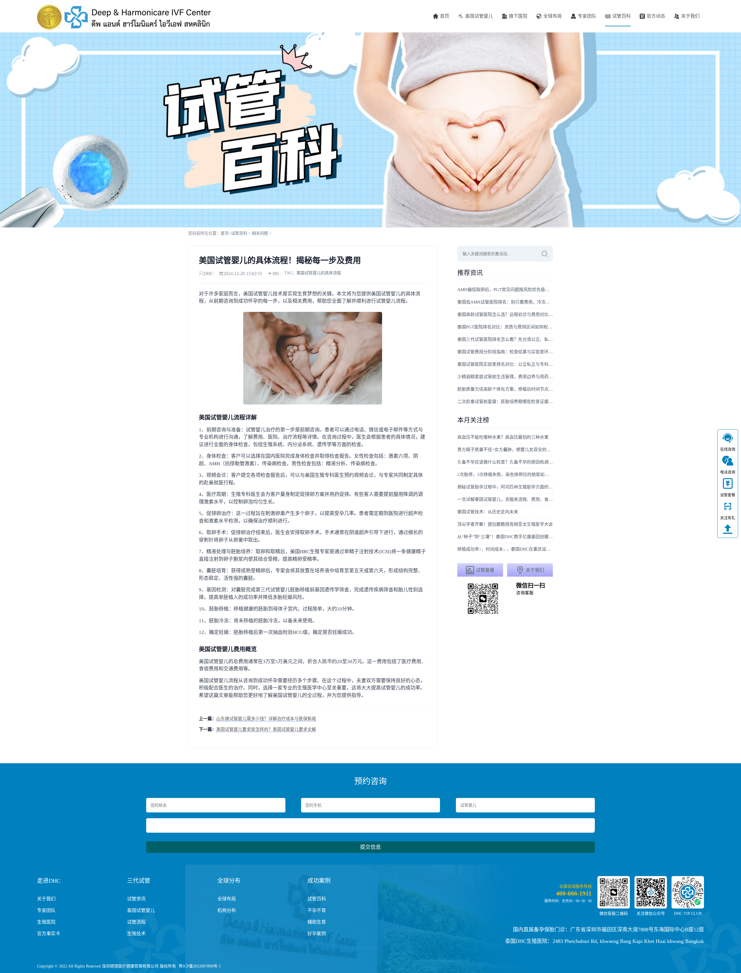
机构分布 (226, 910)
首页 (444, 16)
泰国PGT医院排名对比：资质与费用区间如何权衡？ (505, 327)
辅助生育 (316, 921)
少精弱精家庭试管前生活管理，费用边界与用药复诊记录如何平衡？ (505, 376)
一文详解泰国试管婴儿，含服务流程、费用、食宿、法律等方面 (505, 499)
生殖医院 (46, 921)
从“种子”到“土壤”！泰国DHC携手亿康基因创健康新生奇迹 (505, 536)
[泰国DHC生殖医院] (124, 17)
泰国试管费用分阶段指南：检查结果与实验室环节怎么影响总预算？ (505, 352)
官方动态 (656, 16)
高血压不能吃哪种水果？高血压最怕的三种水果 (503, 437)
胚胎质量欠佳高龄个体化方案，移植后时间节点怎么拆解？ (505, 389)
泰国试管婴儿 (479, 16)
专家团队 (587, 16)
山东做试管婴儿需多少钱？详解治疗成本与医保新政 (266, 718)
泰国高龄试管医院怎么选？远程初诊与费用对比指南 (505, 314)
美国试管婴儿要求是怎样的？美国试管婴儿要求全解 (266, 729)
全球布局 (552, 16)
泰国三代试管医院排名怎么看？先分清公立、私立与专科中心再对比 (505, 339)
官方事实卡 (48, 933)
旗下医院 (518, 16)
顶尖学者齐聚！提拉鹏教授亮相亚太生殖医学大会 (505, 524)
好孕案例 (316, 933)
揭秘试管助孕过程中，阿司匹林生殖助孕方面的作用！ (505, 487)
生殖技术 (136, 933)
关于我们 (690, 16)
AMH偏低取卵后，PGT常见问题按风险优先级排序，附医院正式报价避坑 (505, 289)
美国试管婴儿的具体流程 (318, 273)
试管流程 (136, 921)
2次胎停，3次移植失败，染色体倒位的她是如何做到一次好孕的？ (505, 474)
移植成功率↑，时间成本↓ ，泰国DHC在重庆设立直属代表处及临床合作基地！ (505, 549)
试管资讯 (136, 898)
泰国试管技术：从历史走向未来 (487, 512)
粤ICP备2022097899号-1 (200, 966)
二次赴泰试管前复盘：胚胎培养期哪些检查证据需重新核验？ (505, 401)
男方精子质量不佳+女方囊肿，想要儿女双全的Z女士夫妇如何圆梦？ (505, 449)
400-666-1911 (574, 893)
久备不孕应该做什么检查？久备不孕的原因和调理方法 (505, 462)
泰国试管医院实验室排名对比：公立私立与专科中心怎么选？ (505, 364)
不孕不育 (316, 910)
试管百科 (621, 16)
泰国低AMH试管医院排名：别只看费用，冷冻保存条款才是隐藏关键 (505, 302)
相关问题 (260, 233)
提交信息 (370, 847)
